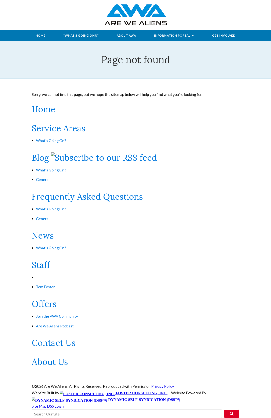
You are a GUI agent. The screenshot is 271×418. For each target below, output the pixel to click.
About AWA (126, 35)
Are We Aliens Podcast (55, 326)
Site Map (39, 406)
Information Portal (172, 35)
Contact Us (54, 342)
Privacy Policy (162, 386)
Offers (44, 303)
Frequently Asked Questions (87, 196)
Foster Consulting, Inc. (141, 393)
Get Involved (223, 35)
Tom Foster (45, 286)
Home (40, 35)
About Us (50, 361)
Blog (40, 157)
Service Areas (58, 128)
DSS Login (55, 406)
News (43, 235)
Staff (41, 264)
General (42, 179)
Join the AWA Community (57, 316)
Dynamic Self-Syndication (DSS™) (143, 399)
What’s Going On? (51, 140)
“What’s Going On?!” (81, 35)
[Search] (231, 414)
